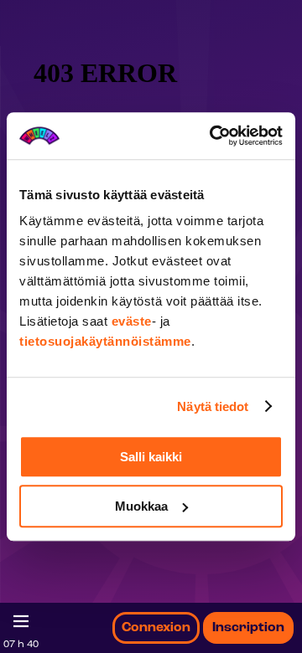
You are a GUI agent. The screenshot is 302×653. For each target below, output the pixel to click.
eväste (132, 321)
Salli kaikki (151, 457)
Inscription (248, 628)
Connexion (156, 628)
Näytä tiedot (212, 406)
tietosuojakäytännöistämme (105, 341)
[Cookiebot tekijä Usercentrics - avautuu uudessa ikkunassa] (213, 136)
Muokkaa (141, 506)
